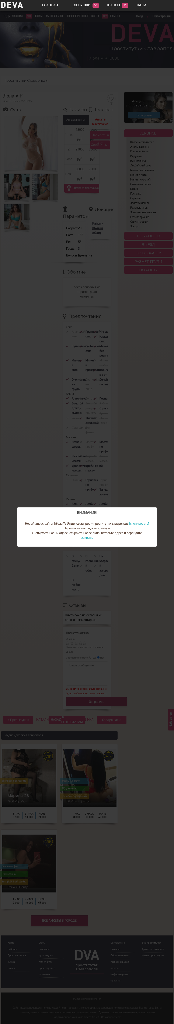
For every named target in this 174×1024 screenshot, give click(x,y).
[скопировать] (139, 524)
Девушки (82, 5)
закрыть (87, 538)
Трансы (113, 5)
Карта (141, 5)
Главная (50, 5)
